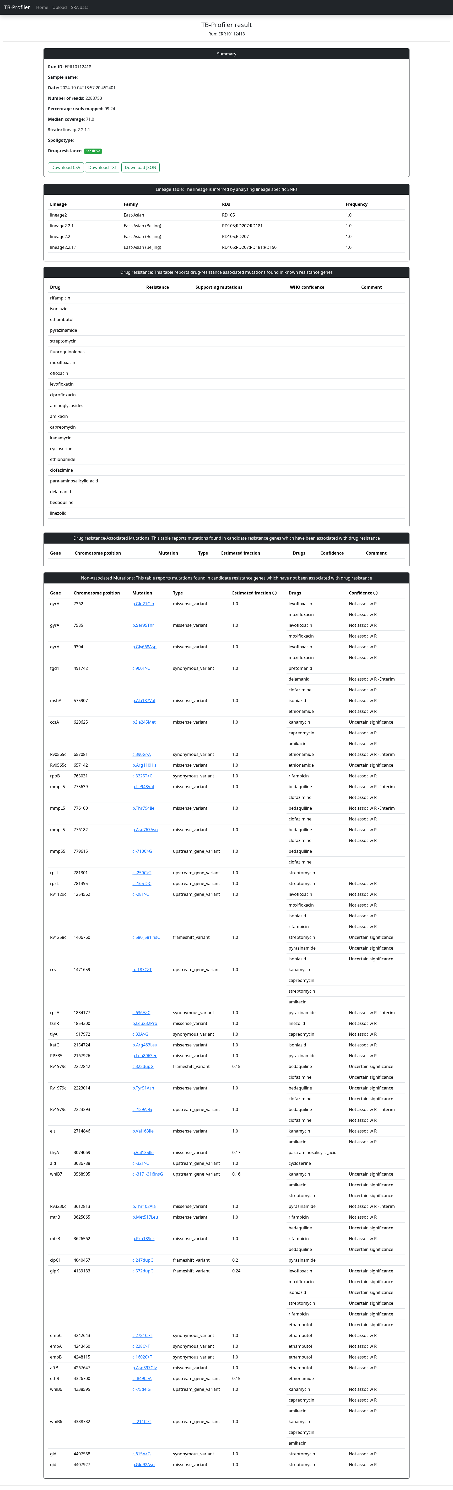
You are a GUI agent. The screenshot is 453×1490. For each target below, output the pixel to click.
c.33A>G (140, 1034)
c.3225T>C (142, 776)
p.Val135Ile (143, 1152)
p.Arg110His (144, 765)
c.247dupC (142, 1260)
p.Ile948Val (143, 786)
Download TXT (102, 167)
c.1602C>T (142, 1357)
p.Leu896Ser (144, 1056)
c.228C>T (141, 1346)
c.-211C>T (141, 1421)
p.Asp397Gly (144, 1368)
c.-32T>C (140, 1163)
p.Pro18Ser (143, 1238)
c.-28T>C (140, 894)
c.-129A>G (142, 1109)
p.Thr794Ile (143, 808)
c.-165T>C (141, 883)
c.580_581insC (146, 937)
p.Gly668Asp (144, 647)
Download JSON (140, 167)
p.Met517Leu (145, 1217)
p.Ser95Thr (143, 625)
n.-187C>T (142, 969)
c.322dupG (143, 1066)
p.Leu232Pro (144, 1023)
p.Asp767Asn (145, 830)
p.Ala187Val (143, 700)
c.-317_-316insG (147, 1174)
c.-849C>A (142, 1378)
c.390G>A (141, 754)
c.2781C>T (142, 1335)
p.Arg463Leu (144, 1045)
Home (42, 7)
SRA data (80, 7)
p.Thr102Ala (144, 1206)
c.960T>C (141, 668)
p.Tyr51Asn (143, 1088)
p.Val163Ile (143, 1131)
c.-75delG (141, 1389)
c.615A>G (141, 1454)
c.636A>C (141, 1012)
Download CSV (65, 167)
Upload (59, 7)
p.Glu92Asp (143, 1464)
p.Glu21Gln (143, 604)
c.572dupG (143, 1271)
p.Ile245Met (144, 722)
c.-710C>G (142, 851)
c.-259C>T (141, 873)
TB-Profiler (17, 7)
